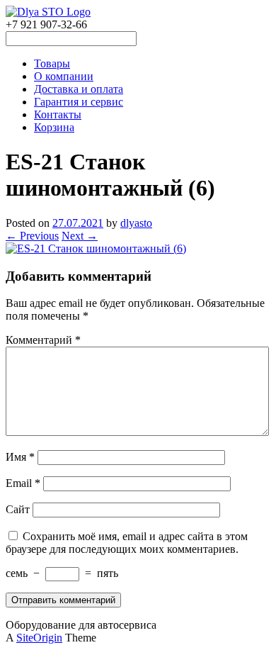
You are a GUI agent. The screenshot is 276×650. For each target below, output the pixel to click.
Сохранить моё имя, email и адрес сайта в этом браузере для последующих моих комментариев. (127, 542)
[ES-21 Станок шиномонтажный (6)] (96, 248)
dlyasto (136, 223)
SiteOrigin (39, 638)
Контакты (57, 114)
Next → (80, 236)
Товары (52, 63)
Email (23, 483)
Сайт (18, 509)
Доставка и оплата (78, 89)
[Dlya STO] (48, 12)
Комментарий (43, 340)
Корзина (54, 127)
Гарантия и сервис (78, 102)
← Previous (32, 236)
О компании (63, 76)
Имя (20, 457)
